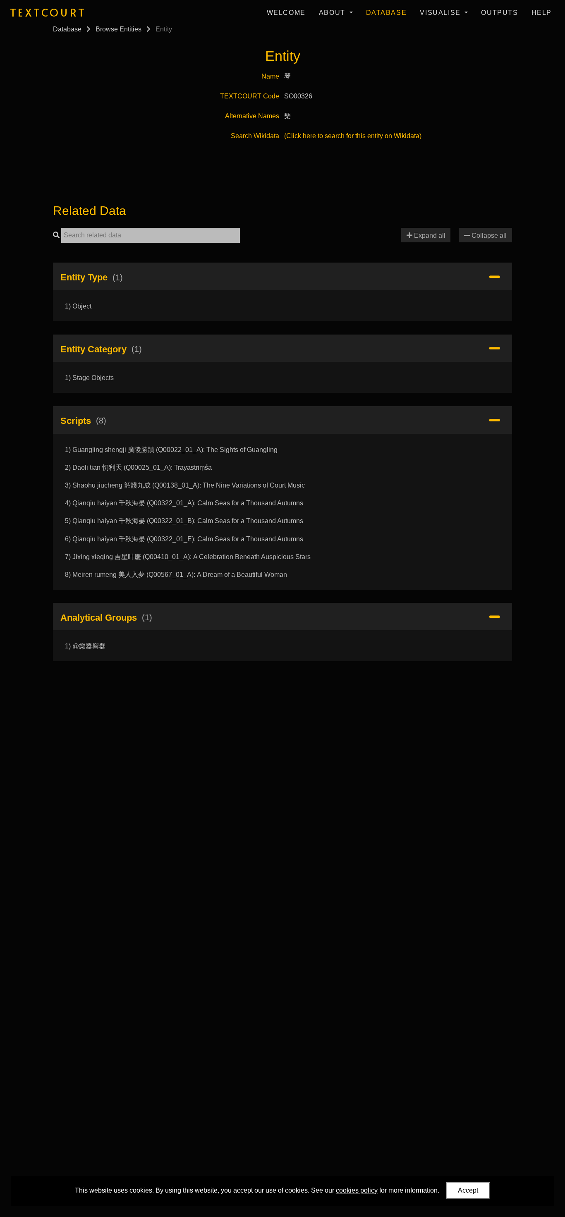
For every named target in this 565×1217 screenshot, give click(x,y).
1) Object (78, 306)
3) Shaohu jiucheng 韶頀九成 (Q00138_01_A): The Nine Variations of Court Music (185, 485)
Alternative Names (252, 116)
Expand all (428, 235)
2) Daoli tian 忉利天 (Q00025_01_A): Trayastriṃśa (138, 467)
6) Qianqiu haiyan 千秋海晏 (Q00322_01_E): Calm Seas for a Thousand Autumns (184, 539)
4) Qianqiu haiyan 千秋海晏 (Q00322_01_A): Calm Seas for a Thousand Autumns (184, 503)
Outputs (499, 12)
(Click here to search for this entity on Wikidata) (352, 135)
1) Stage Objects (89, 377)
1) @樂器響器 (85, 646)
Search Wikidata (255, 135)
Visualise (441, 12)
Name (270, 76)
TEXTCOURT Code (249, 96)
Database (386, 12)
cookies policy (357, 1190)
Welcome (286, 12)
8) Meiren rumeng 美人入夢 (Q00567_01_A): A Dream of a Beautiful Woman (176, 574)
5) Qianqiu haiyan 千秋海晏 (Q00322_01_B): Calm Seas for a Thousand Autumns (184, 520)
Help (541, 12)
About (333, 12)
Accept (468, 1190)
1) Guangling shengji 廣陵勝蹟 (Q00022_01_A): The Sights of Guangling (171, 449)
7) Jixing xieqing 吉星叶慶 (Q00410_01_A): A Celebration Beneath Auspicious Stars (188, 556)
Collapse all (488, 235)
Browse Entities (118, 29)
